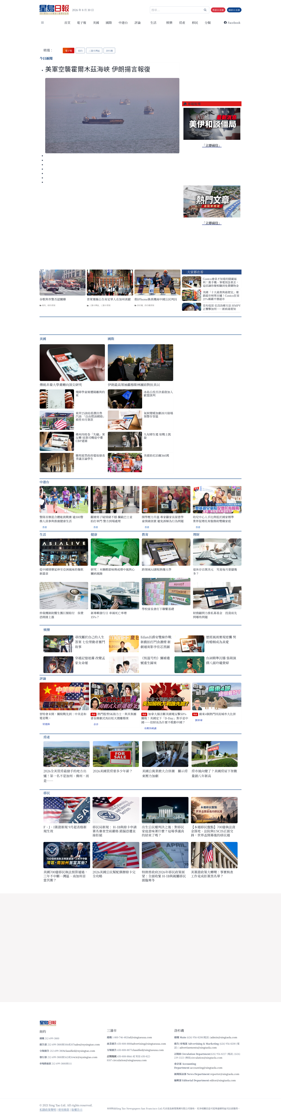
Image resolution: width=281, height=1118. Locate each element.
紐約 (44, 305)
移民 (195, 22)
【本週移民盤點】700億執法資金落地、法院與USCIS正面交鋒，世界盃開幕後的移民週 (213, 831)
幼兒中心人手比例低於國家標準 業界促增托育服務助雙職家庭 (213, 519)
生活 (43, 534)
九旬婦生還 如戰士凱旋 (157, 436)
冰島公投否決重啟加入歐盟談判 (158, 393)
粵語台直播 (218, 10)
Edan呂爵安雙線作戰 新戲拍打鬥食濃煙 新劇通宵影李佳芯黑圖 (155, 642)
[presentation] (112, 115)
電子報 (81, 22)
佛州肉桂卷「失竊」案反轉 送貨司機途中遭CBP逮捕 (90, 437)
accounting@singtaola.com (206, 1067)
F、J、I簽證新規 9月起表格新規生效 (65, 829)
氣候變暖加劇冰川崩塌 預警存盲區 (158, 414)
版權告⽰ (76, 1109)
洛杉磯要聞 (149, 305)
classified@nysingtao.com (79, 1050)
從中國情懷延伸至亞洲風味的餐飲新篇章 (61, 571)
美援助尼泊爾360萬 (156, 455)
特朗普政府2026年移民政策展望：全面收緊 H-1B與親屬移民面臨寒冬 (164, 876)
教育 (145, 534)
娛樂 (169, 22)
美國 (96, 22)
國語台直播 (234, 10)
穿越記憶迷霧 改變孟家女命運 (90, 660)
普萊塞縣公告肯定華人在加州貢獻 (109, 299)
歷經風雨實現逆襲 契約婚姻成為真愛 (221, 639)
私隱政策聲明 (48, 1109)
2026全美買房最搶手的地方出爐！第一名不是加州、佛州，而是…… (66, 776)
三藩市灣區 (94, 305)
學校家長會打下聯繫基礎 (158, 609)
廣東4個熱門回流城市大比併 (214, 714)
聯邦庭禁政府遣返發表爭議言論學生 (90, 457)
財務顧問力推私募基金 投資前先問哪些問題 (215, 615)
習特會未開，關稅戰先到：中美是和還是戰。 (63, 716)
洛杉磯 (140, 305)
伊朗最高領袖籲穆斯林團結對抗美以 (134, 385)
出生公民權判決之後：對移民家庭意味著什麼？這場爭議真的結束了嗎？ (163, 831)
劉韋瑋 (198, 720)
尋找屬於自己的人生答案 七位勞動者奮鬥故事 (90, 642)
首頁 (67, 22)
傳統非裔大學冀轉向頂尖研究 (61, 385)
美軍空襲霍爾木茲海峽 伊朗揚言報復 (97, 69)
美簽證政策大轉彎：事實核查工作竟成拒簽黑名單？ (212, 874)
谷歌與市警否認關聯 (53, 299)
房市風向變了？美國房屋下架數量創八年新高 (214, 773)
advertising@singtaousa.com (149, 1043)
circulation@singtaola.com (206, 1057)
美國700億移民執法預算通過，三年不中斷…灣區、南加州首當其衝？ (65, 876)
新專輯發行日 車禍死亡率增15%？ (109, 615)
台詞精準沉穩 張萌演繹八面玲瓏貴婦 (221, 660)
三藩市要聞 (105, 305)
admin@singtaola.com (224, 1037)
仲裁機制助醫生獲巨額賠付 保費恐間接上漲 (61, 615)
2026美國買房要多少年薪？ (113, 771)
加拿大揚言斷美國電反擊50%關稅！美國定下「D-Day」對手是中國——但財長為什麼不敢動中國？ (164, 718)
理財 (196, 534)
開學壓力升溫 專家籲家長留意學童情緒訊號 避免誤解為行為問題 (163, 519)
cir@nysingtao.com (85, 1057)
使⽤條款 (63, 1109)
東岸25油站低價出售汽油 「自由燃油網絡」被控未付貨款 (90, 416)
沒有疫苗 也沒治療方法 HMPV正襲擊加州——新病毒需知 (222, 307)
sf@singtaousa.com (140, 1037)
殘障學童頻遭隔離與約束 (90, 393)
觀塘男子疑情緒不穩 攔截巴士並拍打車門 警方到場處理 (111, 519)
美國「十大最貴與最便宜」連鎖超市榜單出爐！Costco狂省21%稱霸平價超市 (221, 295)
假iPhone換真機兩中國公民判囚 (155, 299)
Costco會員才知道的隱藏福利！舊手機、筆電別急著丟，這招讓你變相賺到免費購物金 (221, 282)
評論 (43, 678)
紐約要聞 (51, 305)
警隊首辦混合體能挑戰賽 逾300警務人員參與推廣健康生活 (61, 519)
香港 (44, 527)
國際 (109, 22)
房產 (182, 22)
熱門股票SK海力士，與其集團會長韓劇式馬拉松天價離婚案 (113, 716)
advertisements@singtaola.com (198, 1047)
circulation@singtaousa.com (130, 1060)
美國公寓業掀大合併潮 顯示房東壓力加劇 (165, 773)
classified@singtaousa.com (148, 1050)
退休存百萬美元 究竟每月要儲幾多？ (215, 571)
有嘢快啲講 (150, 728)
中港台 (123, 22)
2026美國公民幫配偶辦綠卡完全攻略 (114, 874)
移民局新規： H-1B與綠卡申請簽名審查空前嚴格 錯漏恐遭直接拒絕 (115, 831)
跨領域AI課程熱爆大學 (156, 569)
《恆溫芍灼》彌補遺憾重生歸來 (155, 660)
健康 (94, 534)
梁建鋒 (46, 724)
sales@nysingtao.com (87, 1044)
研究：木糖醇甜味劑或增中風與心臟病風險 (113, 571)
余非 (96, 724)
